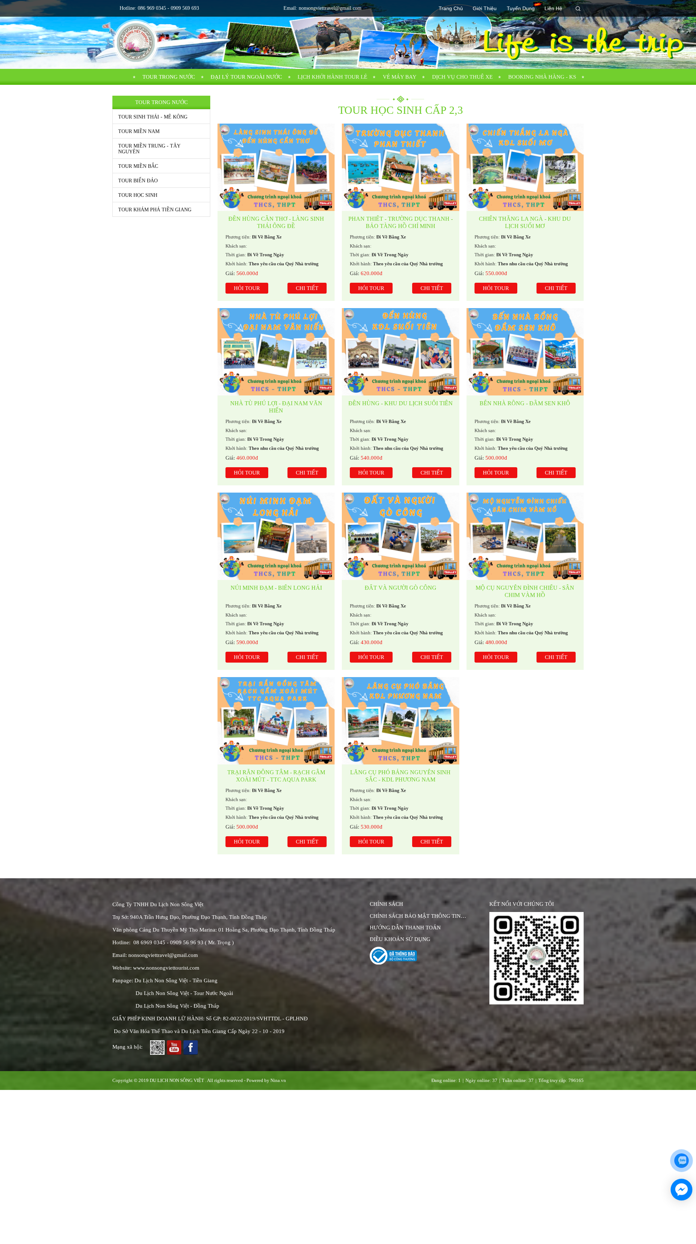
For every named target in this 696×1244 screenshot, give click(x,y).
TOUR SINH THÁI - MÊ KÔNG (152, 117)
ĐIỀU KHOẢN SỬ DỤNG (400, 939)
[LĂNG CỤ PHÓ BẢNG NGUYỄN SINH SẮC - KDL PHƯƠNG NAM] (400, 681)
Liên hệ (553, 8)
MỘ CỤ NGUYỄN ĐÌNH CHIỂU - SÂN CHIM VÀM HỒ (525, 591)
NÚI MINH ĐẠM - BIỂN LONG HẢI (276, 588)
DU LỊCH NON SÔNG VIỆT (177, 1080)
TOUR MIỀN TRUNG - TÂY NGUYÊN (149, 148)
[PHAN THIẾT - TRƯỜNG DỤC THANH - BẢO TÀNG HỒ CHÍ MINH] (400, 127)
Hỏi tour (247, 288)
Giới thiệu (485, 8)
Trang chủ (451, 8)
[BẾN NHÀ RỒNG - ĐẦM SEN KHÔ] (525, 312)
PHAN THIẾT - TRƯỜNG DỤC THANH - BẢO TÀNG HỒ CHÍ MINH (400, 222)
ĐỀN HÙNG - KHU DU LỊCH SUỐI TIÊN (400, 403)
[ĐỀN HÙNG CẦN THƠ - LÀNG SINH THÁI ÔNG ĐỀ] (276, 127)
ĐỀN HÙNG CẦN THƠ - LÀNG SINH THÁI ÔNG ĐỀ (276, 222)
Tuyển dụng (521, 8)
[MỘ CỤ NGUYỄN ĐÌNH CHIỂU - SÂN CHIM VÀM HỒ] (525, 496)
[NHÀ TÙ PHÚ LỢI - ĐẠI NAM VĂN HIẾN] (276, 312)
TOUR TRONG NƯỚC (168, 77)
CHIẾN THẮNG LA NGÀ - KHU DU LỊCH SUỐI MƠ (525, 222)
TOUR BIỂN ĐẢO (138, 180)
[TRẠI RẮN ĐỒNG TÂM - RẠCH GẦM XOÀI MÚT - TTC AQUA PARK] (276, 681)
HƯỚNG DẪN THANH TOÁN (405, 927)
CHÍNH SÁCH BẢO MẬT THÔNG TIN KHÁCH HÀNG (415, 916)
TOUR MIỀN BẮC (138, 166)
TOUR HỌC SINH (137, 195)
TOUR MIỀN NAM (139, 131)
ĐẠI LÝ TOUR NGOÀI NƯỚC (246, 77)
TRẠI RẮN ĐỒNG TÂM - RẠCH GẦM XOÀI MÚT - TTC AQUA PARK (276, 776)
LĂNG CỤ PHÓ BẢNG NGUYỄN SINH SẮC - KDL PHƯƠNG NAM (400, 776)
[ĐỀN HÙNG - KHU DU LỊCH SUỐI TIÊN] (400, 312)
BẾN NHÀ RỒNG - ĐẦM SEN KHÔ (525, 403)
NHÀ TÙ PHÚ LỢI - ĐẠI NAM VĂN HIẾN (276, 407)
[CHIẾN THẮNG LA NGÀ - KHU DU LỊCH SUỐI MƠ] (525, 127)
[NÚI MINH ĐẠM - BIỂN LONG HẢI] (276, 496)
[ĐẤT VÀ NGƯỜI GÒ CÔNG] (400, 496)
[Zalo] (536, 958)
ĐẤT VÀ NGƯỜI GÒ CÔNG (400, 588)
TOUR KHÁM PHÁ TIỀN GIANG (154, 209)
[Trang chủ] (123, 77)
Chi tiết (307, 288)
